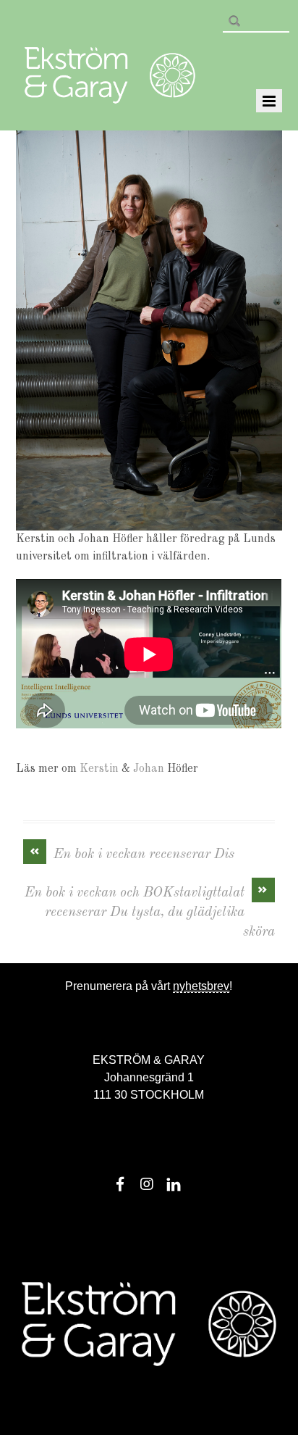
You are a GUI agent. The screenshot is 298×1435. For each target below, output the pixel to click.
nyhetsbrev (201, 986)
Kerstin (101, 769)
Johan (148, 769)
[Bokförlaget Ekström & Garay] (110, 93)
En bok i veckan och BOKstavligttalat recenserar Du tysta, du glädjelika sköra (149, 911)
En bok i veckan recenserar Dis (132, 853)
